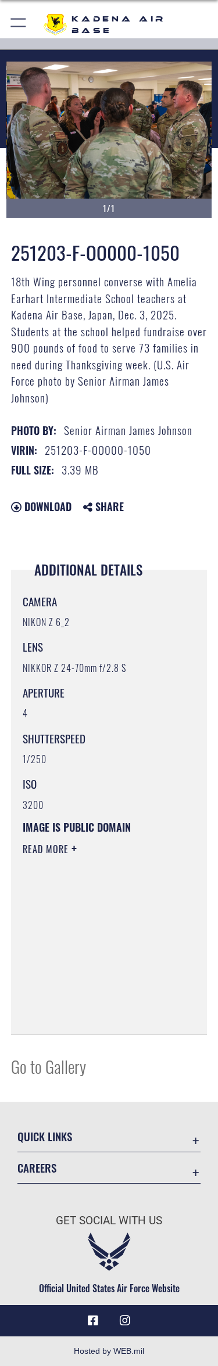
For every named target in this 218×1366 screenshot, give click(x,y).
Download (47, 506)
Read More (47, 849)
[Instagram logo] (125, 1320)
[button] (19, 24)
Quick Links (44, 1136)
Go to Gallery (48, 1066)
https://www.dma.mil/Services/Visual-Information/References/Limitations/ (93, 996)
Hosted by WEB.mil (109, 1351)
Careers (36, 1167)
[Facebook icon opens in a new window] (93, 1320)
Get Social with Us (109, 1220)
